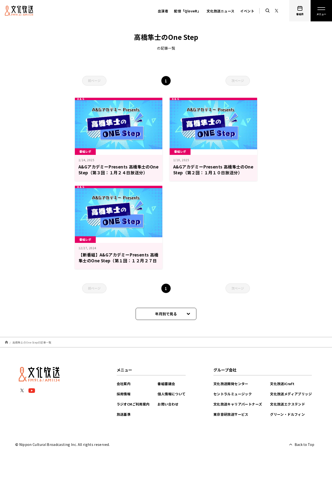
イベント (247, 11)
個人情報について (171, 393)
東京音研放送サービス (230, 414)
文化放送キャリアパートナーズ (237, 404)
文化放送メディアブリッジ (291, 393)
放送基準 (124, 414)
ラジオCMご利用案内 (133, 404)
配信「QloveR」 (187, 11)
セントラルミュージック (232, 393)
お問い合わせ (167, 404)
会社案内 (124, 383)
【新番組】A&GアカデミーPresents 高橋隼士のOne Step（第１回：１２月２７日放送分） (118, 260)
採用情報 (124, 393)
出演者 (163, 11)
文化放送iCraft (282, 383)
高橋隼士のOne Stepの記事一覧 (32, 342)
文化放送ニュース (220, 11)
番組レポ (85, 151)
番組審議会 (166, 383)
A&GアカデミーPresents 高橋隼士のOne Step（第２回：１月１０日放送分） (213, 170)
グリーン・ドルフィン (287, 414)
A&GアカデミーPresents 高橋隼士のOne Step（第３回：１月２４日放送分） (118, 170)
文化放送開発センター (230, 383)
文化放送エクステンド (287, 404)
